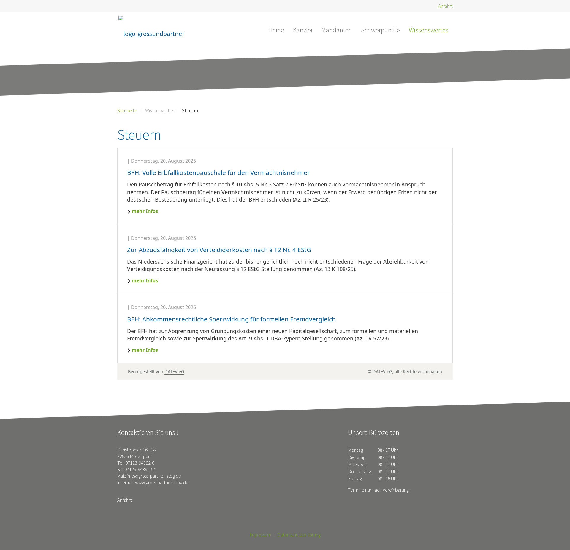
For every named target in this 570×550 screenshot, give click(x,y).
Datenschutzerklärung (299, 535)
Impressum (260, 535)
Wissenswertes (428, 30)
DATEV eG (174, 371)
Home (276, 30)
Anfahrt (445, 6)
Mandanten (337, 30)
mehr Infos (145, 211)
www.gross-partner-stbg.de (162, 482)
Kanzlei (303, 30)
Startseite (127, 110)
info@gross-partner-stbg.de (154, 476)
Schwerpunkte (380, 30)
